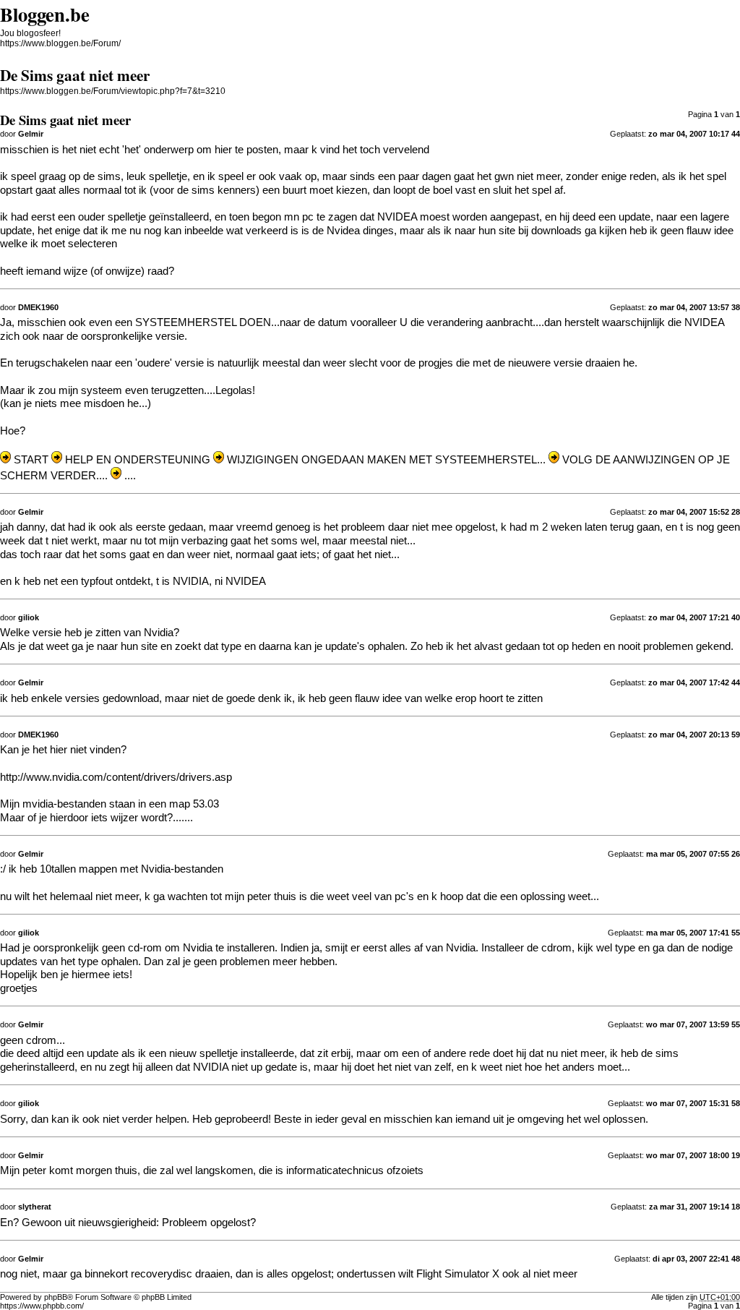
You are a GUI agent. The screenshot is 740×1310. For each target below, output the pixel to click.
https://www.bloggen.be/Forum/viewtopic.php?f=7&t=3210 (112, 91)
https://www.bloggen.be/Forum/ (60, 43)
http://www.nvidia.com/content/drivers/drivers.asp (116, 777)
